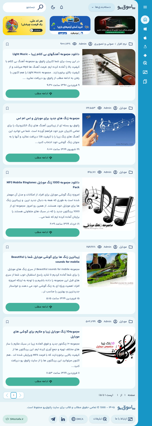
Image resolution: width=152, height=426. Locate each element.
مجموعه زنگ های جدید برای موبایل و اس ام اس (48, 118)
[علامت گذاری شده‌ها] (145, 81)
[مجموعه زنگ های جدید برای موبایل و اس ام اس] (108, 139)
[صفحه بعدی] (7, 395)
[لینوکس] (145, 47)
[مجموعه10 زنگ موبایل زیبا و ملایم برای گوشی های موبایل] (108, 358)
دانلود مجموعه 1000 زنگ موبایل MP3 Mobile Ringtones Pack (43, 185)
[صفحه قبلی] (20, 395)
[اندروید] (145, 55)
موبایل (123, 108)
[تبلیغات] (145, 63)
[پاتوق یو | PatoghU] (126, 7)
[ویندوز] (145, 29)
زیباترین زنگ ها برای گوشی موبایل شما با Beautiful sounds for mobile (45, 259)
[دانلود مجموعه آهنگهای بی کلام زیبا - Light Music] (108, 75)
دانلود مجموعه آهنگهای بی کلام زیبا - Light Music (46, 54)
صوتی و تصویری (104, 44)
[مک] (145, 38)
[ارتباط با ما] (145, 72)
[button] (14, 395)
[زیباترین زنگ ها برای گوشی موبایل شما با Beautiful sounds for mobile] (108, 283)
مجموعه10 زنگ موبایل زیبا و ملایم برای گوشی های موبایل (46, 334)
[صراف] (24, 25)
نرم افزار (122, 44)
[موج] (115, 25)
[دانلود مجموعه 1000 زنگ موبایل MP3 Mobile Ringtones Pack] (108, 208)
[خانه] (145, 19)
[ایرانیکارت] (70, 25)
